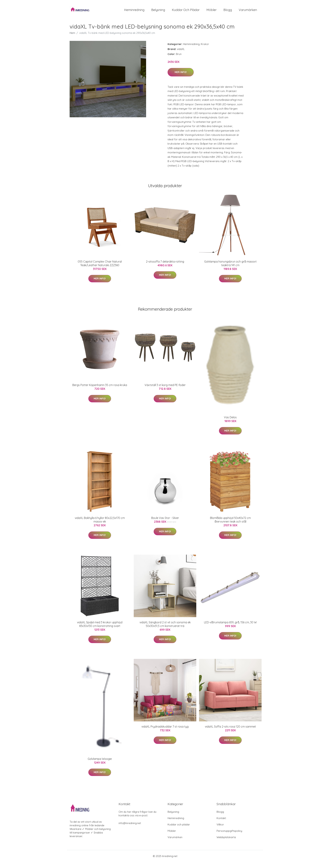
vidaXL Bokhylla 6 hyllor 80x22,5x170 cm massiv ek (100, 519)
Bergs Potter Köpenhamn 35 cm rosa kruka (99, 385)
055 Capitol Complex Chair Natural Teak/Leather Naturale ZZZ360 (100, 263)
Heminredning (134, 10)
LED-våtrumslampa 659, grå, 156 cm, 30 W (230, 622)
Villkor (220, 824)
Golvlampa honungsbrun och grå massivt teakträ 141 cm (230, 263)
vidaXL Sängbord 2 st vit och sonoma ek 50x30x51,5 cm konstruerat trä (165, 624)
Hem (72, 33)
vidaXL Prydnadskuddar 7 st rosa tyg (165, 726)
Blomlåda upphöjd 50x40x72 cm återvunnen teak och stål (230, 519)
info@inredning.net (130, 823)
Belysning (158, 10)
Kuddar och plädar (186, 10)
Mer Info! (181, 72)
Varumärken (248, 10)
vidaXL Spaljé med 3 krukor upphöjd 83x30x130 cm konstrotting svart (99, 624)
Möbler (211, 10)
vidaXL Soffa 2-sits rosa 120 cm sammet (230, 726)
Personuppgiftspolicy (229, 830)
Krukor (205, 44)
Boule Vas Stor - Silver (165, 518)
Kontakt (221, 818)
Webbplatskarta (226, 837)
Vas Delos (230, 417)
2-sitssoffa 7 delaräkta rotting (165, 261)
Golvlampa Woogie (100, 759)
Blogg (227, 10)
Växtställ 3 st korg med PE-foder (165, 385)
